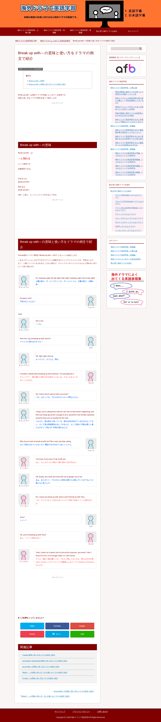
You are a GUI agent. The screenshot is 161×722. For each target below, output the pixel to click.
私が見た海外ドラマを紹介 (106, 31)
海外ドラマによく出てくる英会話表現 (30, 69)
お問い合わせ (102, 712)
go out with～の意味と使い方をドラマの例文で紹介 (41, 667)
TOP (26, 41)
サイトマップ (133, 31)
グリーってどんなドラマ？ (125, 214)
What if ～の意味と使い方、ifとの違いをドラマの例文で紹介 (44, 672)
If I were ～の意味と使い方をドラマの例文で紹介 (40, 678)
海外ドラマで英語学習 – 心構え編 (28, 31)
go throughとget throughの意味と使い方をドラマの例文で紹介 (44, 661)
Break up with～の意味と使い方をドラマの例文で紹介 (47, 84)
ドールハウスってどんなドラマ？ (128, 230)
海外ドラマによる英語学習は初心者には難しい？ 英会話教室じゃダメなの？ (129, 100)
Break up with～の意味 (36, 81)
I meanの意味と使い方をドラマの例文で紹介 (38, 655)
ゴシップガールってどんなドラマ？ (129, 218)
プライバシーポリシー (81, 712)
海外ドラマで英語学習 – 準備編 (54, 31)
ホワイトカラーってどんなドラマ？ (129, 222)
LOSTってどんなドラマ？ (125, 226)
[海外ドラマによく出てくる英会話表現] (126, 305)
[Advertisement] (57, 120)
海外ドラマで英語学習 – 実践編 (80, 31)
